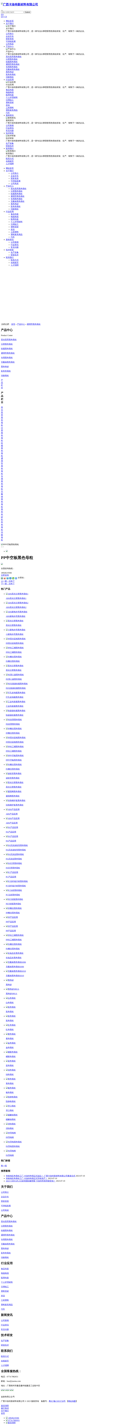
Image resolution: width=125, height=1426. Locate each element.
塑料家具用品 (16, 234)
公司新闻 (15, 242)
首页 (13, 324)
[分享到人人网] (10, 578)
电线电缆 (15, 217)
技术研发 (10, 250)
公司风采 (15, 183)
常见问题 (15, 247)
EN (2, 14)
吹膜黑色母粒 (16, 194)
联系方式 (15, 260)
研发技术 (15, 255)
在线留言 (15, 263)
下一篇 (8, 584)
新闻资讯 (10, 240)
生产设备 (15, 252)
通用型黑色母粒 (17, 196)
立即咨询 (5, 575)
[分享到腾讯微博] (8, 578)
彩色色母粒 (16, 206)
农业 (13, 229)
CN (5, 17)
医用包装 (15, 219)
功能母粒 (15, 209)
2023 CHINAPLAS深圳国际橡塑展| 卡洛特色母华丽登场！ (31, 1181)
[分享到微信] (13, 578)
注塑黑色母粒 (16, 191)
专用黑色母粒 (16, 199)
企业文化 (15, 176)
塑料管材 (15, 227)
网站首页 (10, 168)
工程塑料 (15, 232)
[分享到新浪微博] (5, 578)
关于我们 (10, 171)
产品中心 (10, 186)
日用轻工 (15, 224)
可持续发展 (16, 181)
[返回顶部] (11, 1423)
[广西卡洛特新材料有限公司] (19, 4)
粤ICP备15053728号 (57, 1401)
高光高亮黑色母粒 (18, 189)
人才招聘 (15, 265)
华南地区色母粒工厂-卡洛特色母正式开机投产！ (26, 1178)
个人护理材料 (16, 222)
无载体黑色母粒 (17, 201)
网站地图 (72, 1401)
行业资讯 (15, 245)
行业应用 (10, 212)
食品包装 (15, 214)
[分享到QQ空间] (2, 578)
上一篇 (8, 581)
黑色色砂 (15, 204)
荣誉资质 (15, 178)
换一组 (4, 1166)
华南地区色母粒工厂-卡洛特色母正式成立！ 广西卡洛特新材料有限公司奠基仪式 (40, 1176)
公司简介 (15, 173)
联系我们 (10, 257)
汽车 (13, 237)
